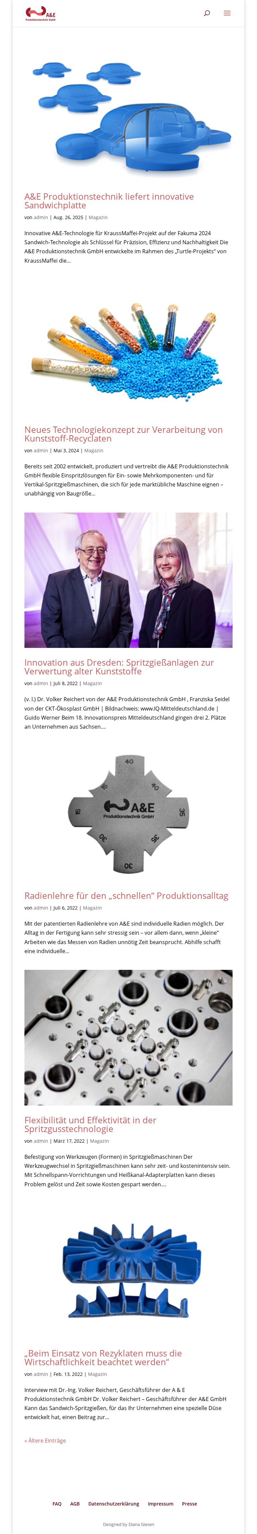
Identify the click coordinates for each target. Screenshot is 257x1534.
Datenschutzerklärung (113, 1503)
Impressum (160, 1503)
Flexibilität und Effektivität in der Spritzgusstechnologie (90, 1124)
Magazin (98, 217)
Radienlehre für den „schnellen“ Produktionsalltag (126, 895)
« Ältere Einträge (45, 1440)
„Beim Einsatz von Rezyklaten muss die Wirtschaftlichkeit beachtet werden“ (103, 1357)
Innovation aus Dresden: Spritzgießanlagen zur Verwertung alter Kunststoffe (119, 666)
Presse (189, 1503)
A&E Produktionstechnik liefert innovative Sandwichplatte (109, 200)
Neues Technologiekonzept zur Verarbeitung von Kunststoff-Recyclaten (123, 433)
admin (41, 217)
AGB (75, 1503)
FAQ (57, 1503)
